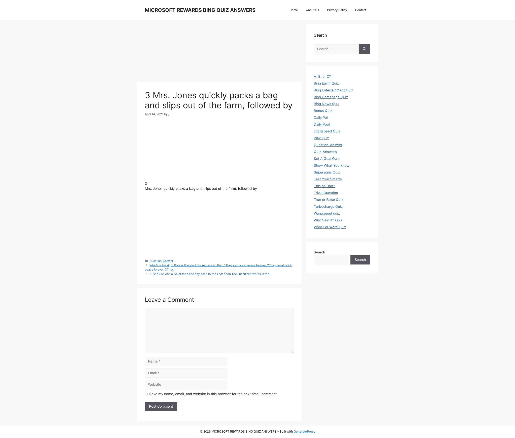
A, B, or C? (322, 76)
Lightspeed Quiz (327, 131)
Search (319, 252)
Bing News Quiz (326, 104)
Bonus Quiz (323, 111)
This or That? (324, 186)
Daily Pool (322, 124)
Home (293, 10)
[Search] (364, 49)
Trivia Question (326, 193)
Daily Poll (321, 118)
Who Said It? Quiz (328, 220)
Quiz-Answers (325, 152)
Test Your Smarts (328, 179)
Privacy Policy (337, 10)
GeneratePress (304, 431)
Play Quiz (321, 138)
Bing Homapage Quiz (331, 97)
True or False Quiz (328, 200)
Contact (360, 10)
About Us (312, 10)
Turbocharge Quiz (328, 207)
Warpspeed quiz (327, 213)
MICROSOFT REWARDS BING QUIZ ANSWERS (200, 10)
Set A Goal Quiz (326, 159)
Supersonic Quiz (327, 172)
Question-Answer (161, 260)
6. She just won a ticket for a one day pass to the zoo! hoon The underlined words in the (209, 274)
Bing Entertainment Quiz (333, 90)
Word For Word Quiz (330, 227)
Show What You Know (331, 165)
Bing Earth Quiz (326, 83)
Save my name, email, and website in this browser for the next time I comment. (213, 394)
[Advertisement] (219, 52)
